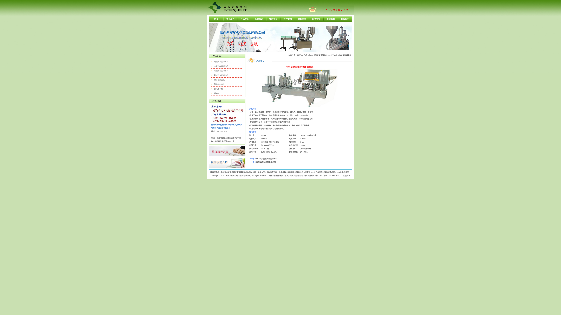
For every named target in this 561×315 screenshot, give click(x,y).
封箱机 (216, 93)
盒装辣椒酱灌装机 (221, 66)
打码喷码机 (218, 89)
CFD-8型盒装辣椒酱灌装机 (340, 55)
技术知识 (273, 19)
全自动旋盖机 (219, 80)
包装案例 (302, 19)
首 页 (216, 19)
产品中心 (245, 19)
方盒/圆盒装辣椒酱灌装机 (266, 162)
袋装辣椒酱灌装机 (221, 71)
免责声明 (346, 176)
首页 (299, 55)
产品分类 (217, 56)
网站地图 (331, 19)
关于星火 (230, 19)
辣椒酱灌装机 (240, 172)
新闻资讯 (259, 19)
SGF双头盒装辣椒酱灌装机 (266, 159)
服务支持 (316, 19)
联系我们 (345, 19)
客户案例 (288, 19)
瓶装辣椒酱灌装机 (221, 62)
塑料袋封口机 (219, 84)
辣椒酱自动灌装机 (221, 75)
